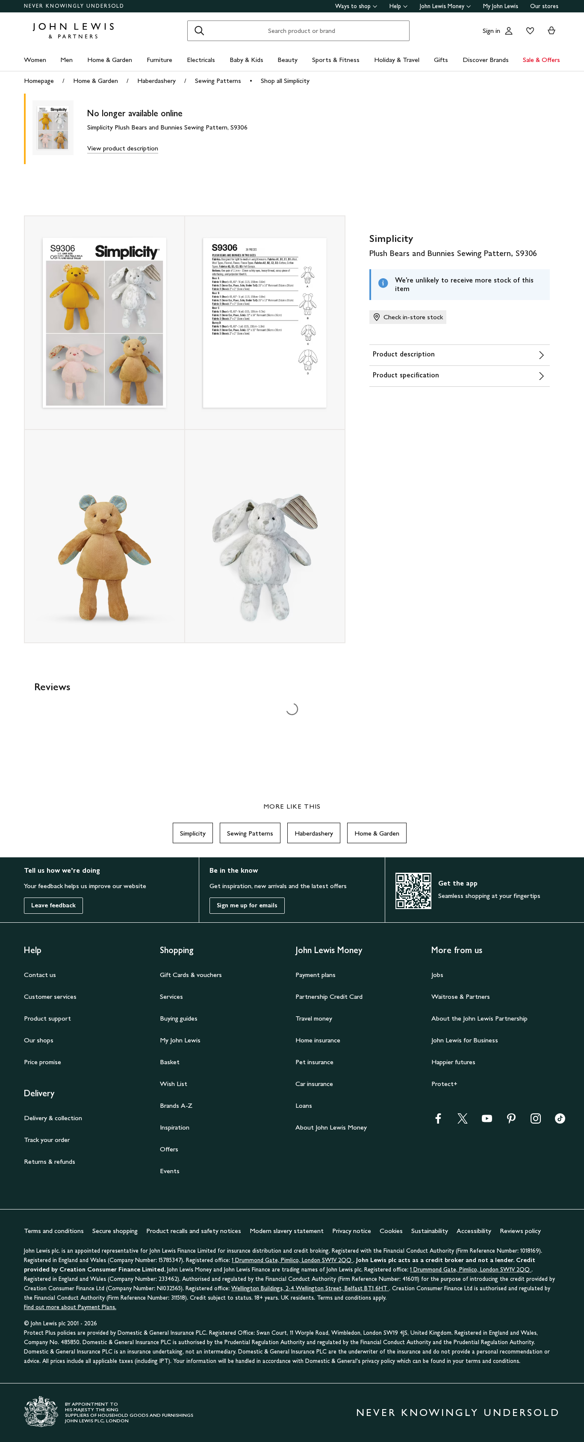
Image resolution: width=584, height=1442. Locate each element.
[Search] (199, 31)
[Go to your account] (508, 31)
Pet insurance (314, 1062)
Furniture (159, 60)
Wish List (173, 1084)
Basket (170, 1062)
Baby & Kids (246, 60)
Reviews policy (520, 1231)
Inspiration (174, 1127)
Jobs (437, 975)
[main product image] (59, 128)
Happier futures (453, 1062)
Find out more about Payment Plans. (70, 1307)
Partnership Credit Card (329, 996)
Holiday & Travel (396, 60)
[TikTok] (560, 1121)
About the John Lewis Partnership (479, 1018)
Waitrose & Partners (460, 996)
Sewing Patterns (218, 81)
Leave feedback (53, 905)
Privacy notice (351, 1231)
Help (395, 6)
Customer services (50, 996)
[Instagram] (536, 1121)
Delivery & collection (53, 1118)
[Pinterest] (511, 1121)
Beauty (287, 60)
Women (35, 60)
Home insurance (317, 1040)
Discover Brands (486, 60)
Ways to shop (353, 6)
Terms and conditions (54, 1231)
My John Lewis (500, 6)
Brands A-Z (176, 1105)
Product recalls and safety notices (193, 1231)
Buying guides (179, 1018)
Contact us (40, 975)
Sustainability (429, 1231)
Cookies (391, 1231)
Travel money (313, 1018)
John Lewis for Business (464, 1040)
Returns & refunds (49, 1161)
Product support (47, 1018)
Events (170, 1171)
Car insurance (314, 1084)
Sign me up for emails (247, 905)
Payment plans (315, 975)
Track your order (47, 1140)
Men (66, 60)
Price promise (42, 1062)
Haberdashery (156, 81)
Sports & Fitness (336, 60)
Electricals (201, 60)
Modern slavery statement (287, 1231)
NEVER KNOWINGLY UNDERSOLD (74, 6)
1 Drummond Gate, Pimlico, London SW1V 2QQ (292, 1260)
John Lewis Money (442, 6)
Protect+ (444, 1084)
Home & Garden (109, 60)
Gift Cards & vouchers (191, 975)
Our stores (544, 6)
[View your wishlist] (528, 31)
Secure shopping (115, 1231)
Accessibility (474, 1231)
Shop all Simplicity (285, 81)
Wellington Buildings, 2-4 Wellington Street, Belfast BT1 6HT (310, 1288)
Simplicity (193, 833)
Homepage (39, 81)
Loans (303, 1105)
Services (171, 996)
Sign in (491, 30)
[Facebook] (438, 1121)
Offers (169, 1149)
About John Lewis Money (331, 1127)
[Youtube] (487, 1121)
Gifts (441, 60)
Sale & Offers (541, 60)
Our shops (38, 1040)
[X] (462, 1121)
